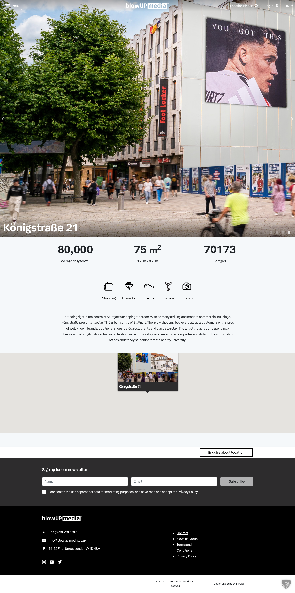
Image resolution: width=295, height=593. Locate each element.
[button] (286, 584)
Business (167, 298)
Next (292, 118)
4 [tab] (289, 233)
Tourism (187, 298)
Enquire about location (226, 452)
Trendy (149, 298)
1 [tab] (271, 233)
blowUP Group (187, 539)
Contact (182, 533)
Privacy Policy (188, 492)
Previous (3, 118)
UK (287, 6)
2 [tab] (277, 233)
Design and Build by (229, 583)
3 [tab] (283, 233)
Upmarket (129, 298)
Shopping (109, 298)
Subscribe (237, 481)
